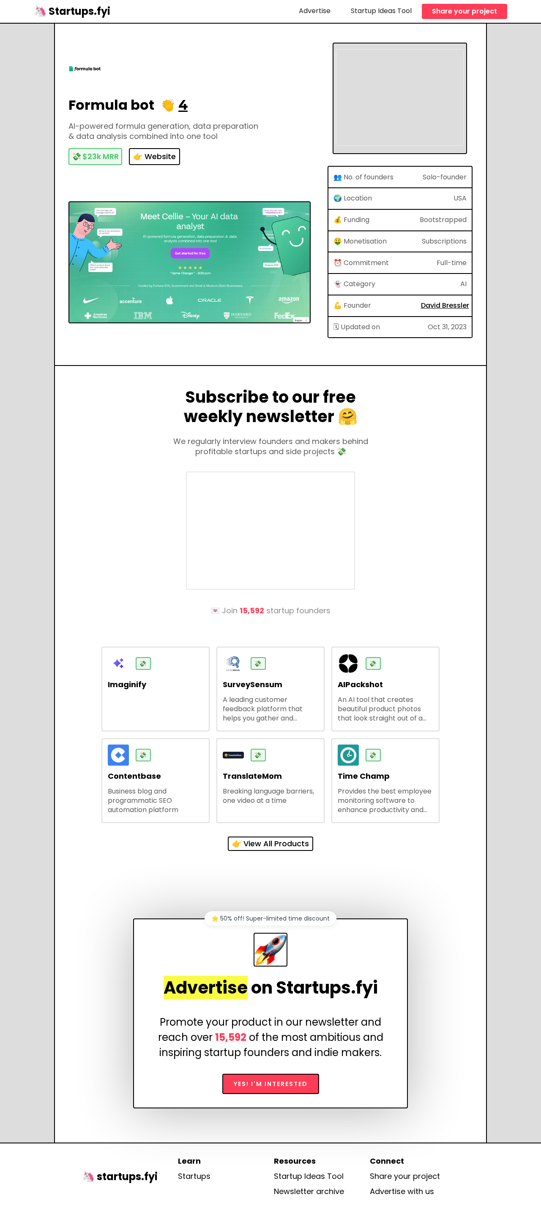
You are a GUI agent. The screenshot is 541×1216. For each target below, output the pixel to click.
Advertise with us (402, 1191)
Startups (194, 1176)
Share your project (464, 11)
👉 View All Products (270, 843)
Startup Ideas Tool (381, 11)
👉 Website (154, 156)
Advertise (315, 11)
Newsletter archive (309, 1191)
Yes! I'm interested (271, 1084)
